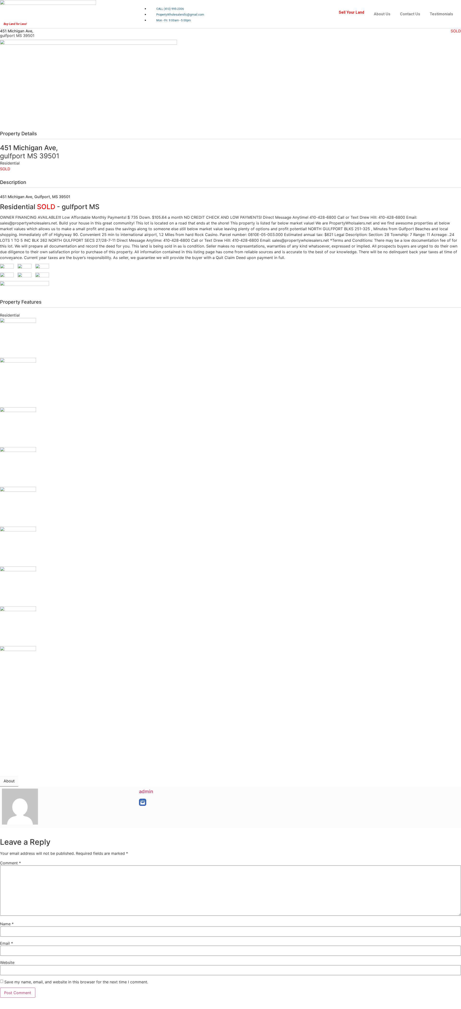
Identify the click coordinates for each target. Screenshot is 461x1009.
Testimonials (441, 14)
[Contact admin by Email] (142, 802)
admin (146, 791)
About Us (382, 14)
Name (7, 924)
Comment (10, 863)
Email (6, 943)
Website (7, 962)
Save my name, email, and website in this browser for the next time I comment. (76, 982)
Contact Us (410, 14)
